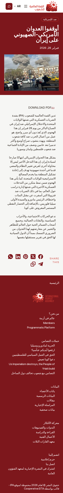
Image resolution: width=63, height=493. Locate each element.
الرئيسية (54, 283)
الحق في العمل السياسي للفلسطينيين (33, 354)
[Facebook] (40, 256)
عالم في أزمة (47, 318)
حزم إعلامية (48, 459)
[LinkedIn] (18, 256)
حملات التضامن (50, 341)
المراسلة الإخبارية (45, 405)
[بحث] (9, 6)
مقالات (51, 400)
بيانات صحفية (47, 409)
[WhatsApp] (10, 256)
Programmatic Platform (41, 327)
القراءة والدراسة (45, 432)
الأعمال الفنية (47, 436)
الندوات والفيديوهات (43, 427)
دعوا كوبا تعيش (46, 359)
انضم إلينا (54, 454)
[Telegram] (40, 264)
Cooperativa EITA (34, 488)
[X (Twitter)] (33, 256)
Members (49, 323)
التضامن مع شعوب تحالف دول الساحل (33, 373)
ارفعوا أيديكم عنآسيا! (43, 350)
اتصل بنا (50, 464)
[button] (17, 6)
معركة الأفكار (51, 423)
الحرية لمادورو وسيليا (43, 345)
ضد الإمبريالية (50, 19)
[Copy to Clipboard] (33, 264)
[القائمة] (25, 6)
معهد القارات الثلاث (44, 441)
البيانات (55, 386)
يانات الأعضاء (47, 391)
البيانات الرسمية (45, 396)
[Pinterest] (25, 256)
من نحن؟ (54, 313)
